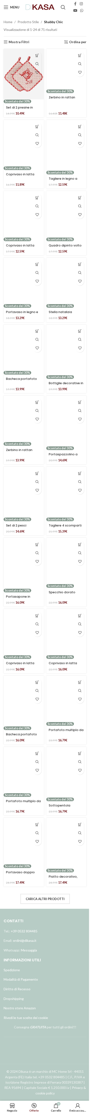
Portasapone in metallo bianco (18, 599)
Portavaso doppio (20, 872)
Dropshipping (14, 999)
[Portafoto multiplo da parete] (66, 699)
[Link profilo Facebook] (75, 3)
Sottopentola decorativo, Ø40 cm (64, 807)
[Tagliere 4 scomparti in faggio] (66, 492)
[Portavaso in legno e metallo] (24, 281)
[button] (37, 55)
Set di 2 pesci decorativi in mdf (19, 527)
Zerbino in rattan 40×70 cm (19, 452)
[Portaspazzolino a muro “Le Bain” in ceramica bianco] (66, 421)
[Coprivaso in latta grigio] (66, 632)
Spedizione (12, 970)
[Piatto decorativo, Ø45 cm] (66, 843)
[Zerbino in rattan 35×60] (66, 69)
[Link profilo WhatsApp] (82, 10)
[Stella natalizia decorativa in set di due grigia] (66, 281)
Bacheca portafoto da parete (21, 381)
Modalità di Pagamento (21, 979)
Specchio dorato (62, 592)
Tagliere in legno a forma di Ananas (63, 181)
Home (8, 22)
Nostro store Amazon (20, 1008)
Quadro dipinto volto (65, 245)
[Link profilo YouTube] (75, 10)
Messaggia (28, 950)
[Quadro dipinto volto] (66, 214)
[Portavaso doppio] (24, 841)
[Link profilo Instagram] (81, 3)
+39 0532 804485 (24, 931)
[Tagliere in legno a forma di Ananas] (66, 145)
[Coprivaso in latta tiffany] (24, 143)
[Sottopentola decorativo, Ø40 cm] (66, 772)
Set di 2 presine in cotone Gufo (19, 109)
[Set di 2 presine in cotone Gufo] (24, 74)
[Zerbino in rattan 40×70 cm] (24, 419)
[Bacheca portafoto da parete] (24, 348)
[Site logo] (40, 7)
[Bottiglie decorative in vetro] (66, 350)
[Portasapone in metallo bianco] (24, 563)
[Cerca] (63, 7)
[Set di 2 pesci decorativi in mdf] (24, 492)
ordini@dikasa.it (24, 940)
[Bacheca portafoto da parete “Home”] (24, 701)
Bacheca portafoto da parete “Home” (21, 736)
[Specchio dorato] (66, 561)
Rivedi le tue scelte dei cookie (26, 1018)
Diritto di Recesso (17, 989)
